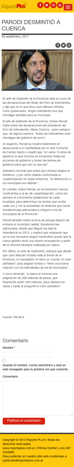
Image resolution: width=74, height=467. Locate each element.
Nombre (9, 348)
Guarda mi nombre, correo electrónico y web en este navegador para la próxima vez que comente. (35, 367)
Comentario (10, 376)
